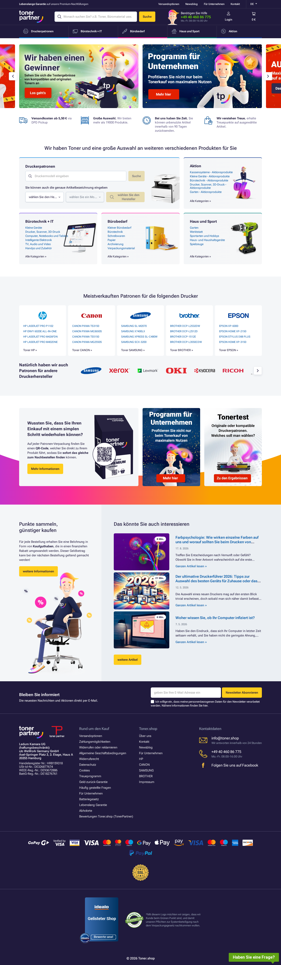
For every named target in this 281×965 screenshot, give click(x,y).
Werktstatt (196, 231)
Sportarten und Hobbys (204, 236)
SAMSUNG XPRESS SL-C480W (139, 336)
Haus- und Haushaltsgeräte (207, 240)
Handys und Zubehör (38, 248)
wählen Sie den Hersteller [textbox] (43, 197)
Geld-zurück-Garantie (93, 782)
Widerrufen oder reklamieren (98, 747)
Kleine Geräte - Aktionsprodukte (210, 176)
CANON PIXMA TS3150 (85, 325)
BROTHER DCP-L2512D (184, 331)
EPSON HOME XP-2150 (232, 331)
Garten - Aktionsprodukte (206, 192)
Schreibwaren (116, 236)
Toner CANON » (82, 350)
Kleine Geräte (33, 227)
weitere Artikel (127, 660)
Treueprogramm (90, 776)
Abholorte (85, 811)
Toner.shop (148, 728)
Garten (194, 227)
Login (228, 19)
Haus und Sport (203, 221)
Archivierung (115, 244)
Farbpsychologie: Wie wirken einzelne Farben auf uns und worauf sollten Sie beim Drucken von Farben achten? (217, 542)
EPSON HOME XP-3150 (232, 342)
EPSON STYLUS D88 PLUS (234, 336)
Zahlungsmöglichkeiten (94, 742)
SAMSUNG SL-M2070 (134, 325)
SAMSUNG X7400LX (133, 331)
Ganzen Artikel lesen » (191, 566)
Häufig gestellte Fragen (95, 788)
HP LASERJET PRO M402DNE (40, 342)
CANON (144, 765)
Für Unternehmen (214, 4)
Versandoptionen (168, 4)
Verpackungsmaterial (121, 248)
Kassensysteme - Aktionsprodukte (211, 172)
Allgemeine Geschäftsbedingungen (102, 753)
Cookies (84, 770)
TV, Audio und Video (38, 244)
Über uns (145, 736)
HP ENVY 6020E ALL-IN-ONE (40, 331)
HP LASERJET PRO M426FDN (40, 336)
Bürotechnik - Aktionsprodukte (209, 180)
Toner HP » (30, 350)
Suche (147, 16)
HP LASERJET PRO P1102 (38, 325)
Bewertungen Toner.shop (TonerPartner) (106, 816)
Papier (112, 240)
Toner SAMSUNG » (133, 350)
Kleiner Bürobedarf (119, 227)
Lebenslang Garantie (93, 805)
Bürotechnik (115, 231)
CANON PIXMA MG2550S (87, 342)
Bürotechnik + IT (39, 221)
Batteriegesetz (89, 799)
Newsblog (191, 4)
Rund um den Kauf (94, 728)
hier (205, 705)
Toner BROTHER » (181, 350)
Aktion (195, 166)
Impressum (146, 782)
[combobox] (44, 197)
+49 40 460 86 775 (196, 17)
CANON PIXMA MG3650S (87, 331)
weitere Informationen (38, 571)
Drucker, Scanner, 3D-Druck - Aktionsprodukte (208, 186)
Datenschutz (87, 765)
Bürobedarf (117, 221)
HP (141, 759)
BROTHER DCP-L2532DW (185, 325)
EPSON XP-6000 (228, 325)
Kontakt (235, 4)
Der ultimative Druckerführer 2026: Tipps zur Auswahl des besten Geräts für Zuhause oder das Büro (216, 581)
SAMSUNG (146, 770)
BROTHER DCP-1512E (183, 336)
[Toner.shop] (31, 16)
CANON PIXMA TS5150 (85, 336)
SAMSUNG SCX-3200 (133, 342)
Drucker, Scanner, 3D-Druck (42, 231)
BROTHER (146, 776)
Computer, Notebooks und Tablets (46, 236)
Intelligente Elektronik (38, 240)
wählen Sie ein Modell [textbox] (83, 197)
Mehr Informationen (45, 469)
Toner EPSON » (228, 350)
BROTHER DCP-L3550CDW (186, 342)
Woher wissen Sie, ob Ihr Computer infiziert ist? (215, 618)
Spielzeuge (196, 244)
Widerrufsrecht (89, 759)
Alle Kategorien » (200, 201)
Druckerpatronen (40, 166)
